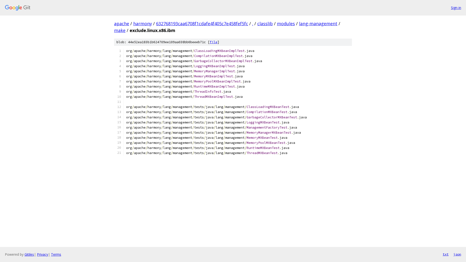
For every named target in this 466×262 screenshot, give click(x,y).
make (119, 30)
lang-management (318, 23)
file (213, 42)
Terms (56, 254)
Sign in (456, 7)
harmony (142, 23)
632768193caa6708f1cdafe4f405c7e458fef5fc (202, 23)
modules (286, 23)
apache (121, 23)
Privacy (42, 254)
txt (446, 254)
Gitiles (29, 254)
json (457, 254)
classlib (265, 23)
